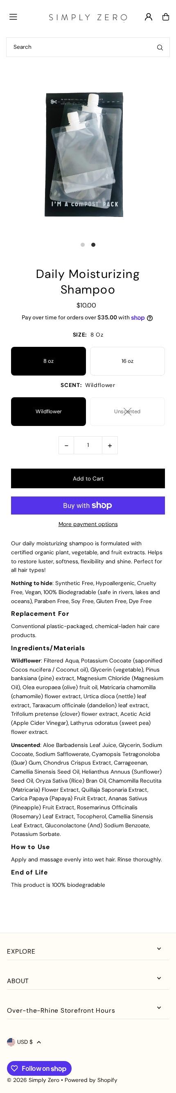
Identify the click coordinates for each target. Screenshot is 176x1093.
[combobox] (88, 47)
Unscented (127, 411)
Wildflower (49, 411)
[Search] (160, 47)
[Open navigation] (24, 16)
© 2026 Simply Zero (33, 1080)
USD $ (25, 1041)
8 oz (48, 361)
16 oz (127, 361)
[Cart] (165, 16)
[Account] (148, 16)
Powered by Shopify (91, 1080)
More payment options (88, 524)
